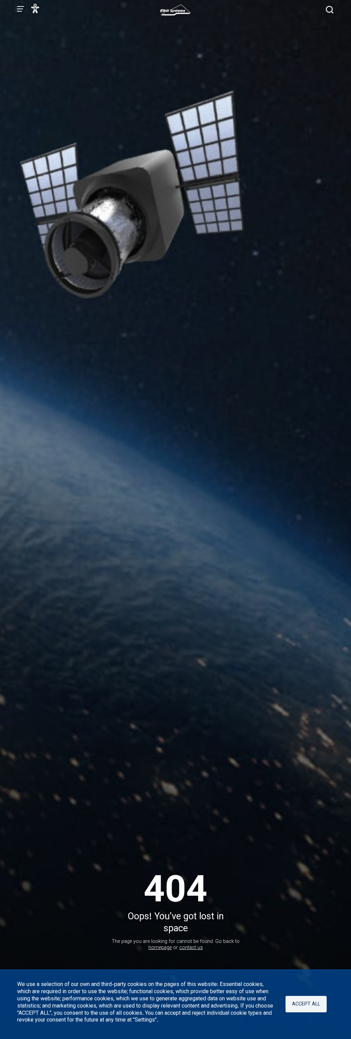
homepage (160, 948)
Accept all (306, 1004)
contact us (191, 948)
